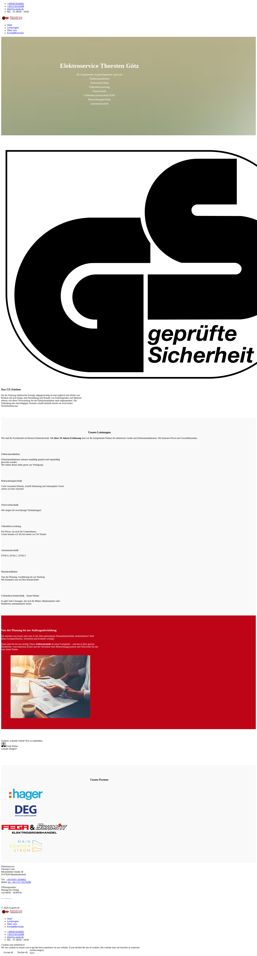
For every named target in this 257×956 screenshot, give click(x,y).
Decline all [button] (22, 952)
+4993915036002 (15, 3)
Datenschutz (7, 902)
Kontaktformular (15, 33)
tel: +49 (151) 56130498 (19, 882)
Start (9, 25)
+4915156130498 (15, 6)
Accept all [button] (8, 952)
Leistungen (13, 27)
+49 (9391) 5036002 (16, 879)
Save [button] (32, 953)
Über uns (12, 30)
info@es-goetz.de (15, 9)
